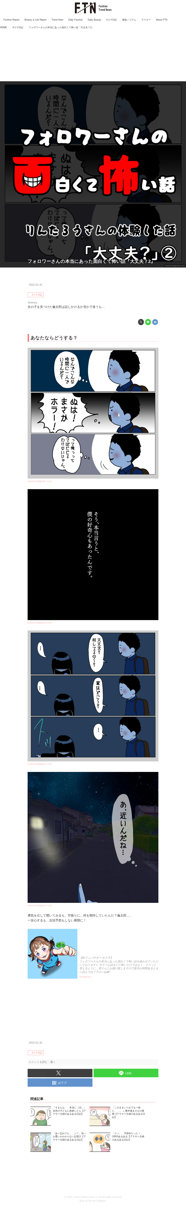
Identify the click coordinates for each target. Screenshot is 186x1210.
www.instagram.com (175, 265)
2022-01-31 (35, 284)
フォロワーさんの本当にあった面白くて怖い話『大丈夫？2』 (91, 261)
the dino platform (97, 1200)
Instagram (85, 976)
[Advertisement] (93, 55)
